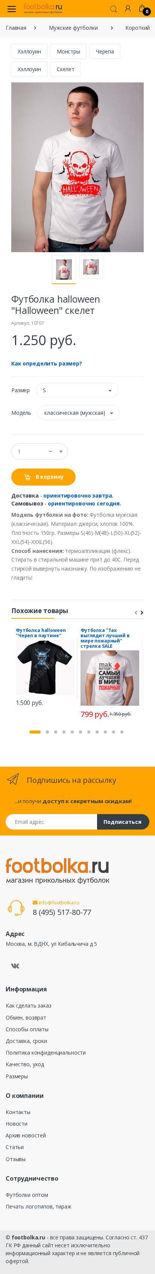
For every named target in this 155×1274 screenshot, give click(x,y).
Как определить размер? (46, 363)
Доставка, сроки (26, 1040)
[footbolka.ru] (43, 9)
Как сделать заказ (29, 1005)
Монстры (68, 51)
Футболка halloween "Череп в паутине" (40, 633)
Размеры (17, 1076)
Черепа (105, 51)
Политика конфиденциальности (46, 1052)
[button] (113, 8)
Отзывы (16, 1159)
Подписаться (122, 821)
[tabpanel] (45, 668)
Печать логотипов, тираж (38, 1206)
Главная (16, 27)
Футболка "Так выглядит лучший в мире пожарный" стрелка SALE (105, 638)
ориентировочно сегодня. (84, 503)
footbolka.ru (28, 1237)
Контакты (18, 1112)
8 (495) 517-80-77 (62, 912)
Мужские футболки (73, 27)
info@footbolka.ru (58, 902)
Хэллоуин (29, 51)
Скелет (65, 69)
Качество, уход (25, 1064)
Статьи (15, 1147)
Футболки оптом (27, 1194)
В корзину (49, 476)
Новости (16, 1123)
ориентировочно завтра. (78, 495)
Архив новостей (26, 1135)
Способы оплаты (27, 1029)
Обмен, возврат (26, 1017)
